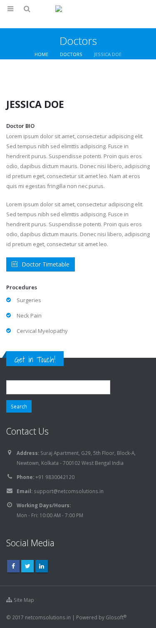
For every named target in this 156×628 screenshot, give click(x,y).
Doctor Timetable (45, 264)
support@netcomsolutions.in (69, 491)
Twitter (27, 566)
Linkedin (41, 566)
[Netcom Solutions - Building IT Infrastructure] (78, 13)
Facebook (13, 566)
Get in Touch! (35, 359)
